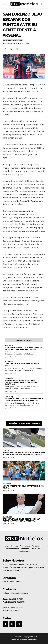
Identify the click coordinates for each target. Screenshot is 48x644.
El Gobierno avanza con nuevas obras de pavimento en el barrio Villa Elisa (23, 348)
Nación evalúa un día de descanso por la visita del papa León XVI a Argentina (21, 520)
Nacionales (17, 40)
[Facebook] (5, 49)
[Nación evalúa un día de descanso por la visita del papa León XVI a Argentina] (24, 504)
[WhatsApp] (16, 49)
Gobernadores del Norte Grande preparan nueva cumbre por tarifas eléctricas (21, 382)
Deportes (7, 40)
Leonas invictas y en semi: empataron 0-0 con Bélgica (23, 487)
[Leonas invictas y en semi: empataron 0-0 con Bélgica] (24, 471)
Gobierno (9, 345)
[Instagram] (12, 624)
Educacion (9, 396)
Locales (6, 451)
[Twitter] (11, 49)
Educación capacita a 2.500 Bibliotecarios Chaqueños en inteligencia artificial (24, 399)
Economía (9, 378)
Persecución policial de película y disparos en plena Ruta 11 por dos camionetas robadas (24, 454)
